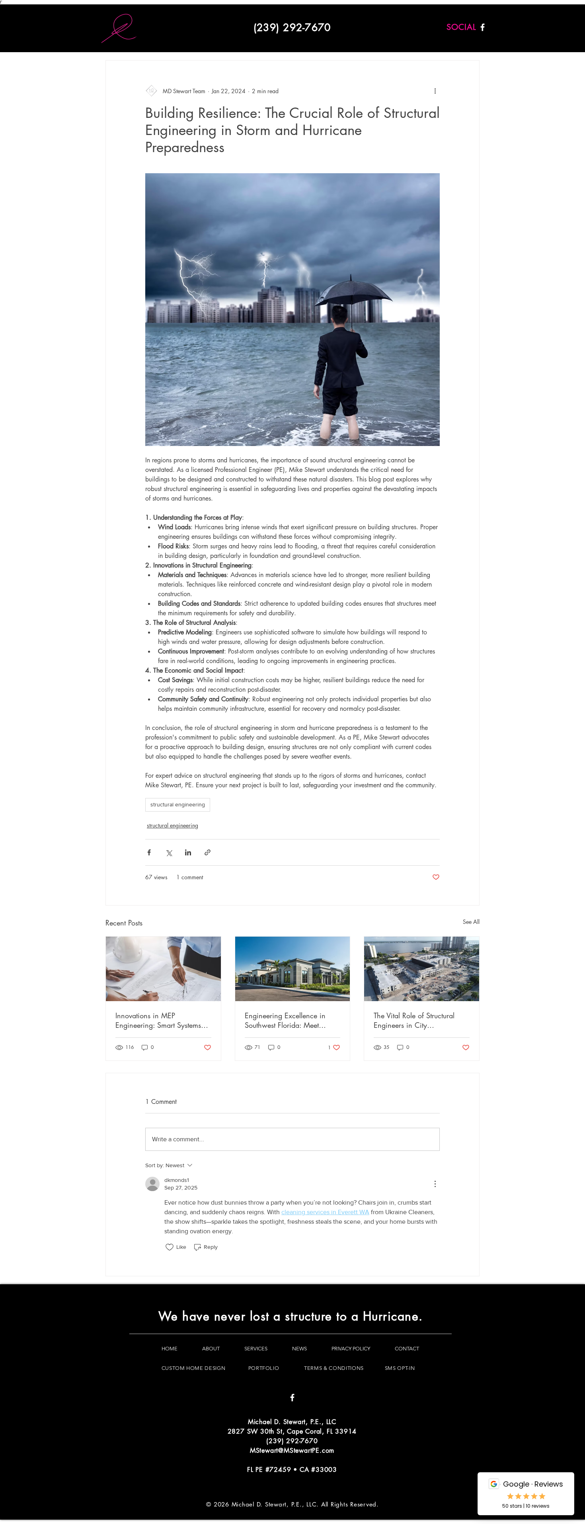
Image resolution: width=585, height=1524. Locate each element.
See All (471, 921)
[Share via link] (207, 852)
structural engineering (177, 804)
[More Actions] (435, 1184)
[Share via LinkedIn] (188, 852)
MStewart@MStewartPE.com (292, 1450)
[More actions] (435, 91)
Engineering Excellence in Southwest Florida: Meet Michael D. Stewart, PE (285, 1020)
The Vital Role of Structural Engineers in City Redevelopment (414, 1020)
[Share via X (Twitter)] (168, 852)
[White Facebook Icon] (483, 27)
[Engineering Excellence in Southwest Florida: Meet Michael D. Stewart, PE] (292, 969)
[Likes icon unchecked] (169, 1247)
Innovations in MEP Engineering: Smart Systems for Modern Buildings (158, 1020)
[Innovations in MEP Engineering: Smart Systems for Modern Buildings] (163, 969)
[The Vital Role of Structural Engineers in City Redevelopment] (421, 969)
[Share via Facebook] (149, 852)
